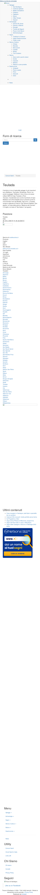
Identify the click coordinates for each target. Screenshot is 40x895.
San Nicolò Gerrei (8, 349)
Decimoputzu (7, 289)
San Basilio (6, 347)
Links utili (8, 856)
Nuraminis (6, 328)
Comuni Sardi (10, 176)
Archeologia (12, 22)
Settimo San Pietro (8, 369)
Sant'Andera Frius (8, 354)
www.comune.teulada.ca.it (10, 248)
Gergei (5, 304)
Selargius (5, 358)
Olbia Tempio (17, 18)
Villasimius (6, 399)
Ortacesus (6, 334)
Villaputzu (5, 395)
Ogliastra (15, 14)
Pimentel (5, 336)
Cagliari (5, 282)
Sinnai (4, 377)
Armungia (5, 273)
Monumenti (16, 48)
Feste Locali (16, 40)
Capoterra (6, 284)
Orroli (4, 332)
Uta (4, 388)
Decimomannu (7, 288)
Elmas (4, 297)
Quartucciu (6, 341)
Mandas (5, 315)
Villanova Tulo (7, 394)
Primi (14, 72)
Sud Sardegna (17, 7)
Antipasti (15, 68)
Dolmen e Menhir (18, 25)
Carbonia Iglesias (18, 9)
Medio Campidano (18, 10)
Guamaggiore (7, 310)
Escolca (5, 301)
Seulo (4, 371)
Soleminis (5, 380)
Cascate (15, 61)
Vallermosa (6, 390)
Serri (4, 366)
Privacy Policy (10, 873)
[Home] (6, 3)
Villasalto (5, 397)
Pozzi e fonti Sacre (18, 31)
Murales (15, 46)
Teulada (5, 384)
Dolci (14, 76)
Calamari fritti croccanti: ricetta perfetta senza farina (22, 517)
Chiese (15, 44)
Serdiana (5, 364)
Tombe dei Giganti (18, 29)
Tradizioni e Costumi (19, 36)
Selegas (5, 360)
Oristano (15, 12)
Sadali (4, 343)
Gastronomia (13, 66)
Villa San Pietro (7, 392)
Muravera (5, 323)
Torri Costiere (17, 53)
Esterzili (5, 302)
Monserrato (6, 321)
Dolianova (6, 291)
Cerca (6, 143)
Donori (5, 295)
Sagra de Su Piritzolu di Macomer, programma (20, 521)
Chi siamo (8, 865)
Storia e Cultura (14, 42)
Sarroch (5, 356)
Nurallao (5, 327)
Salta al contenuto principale (8, 1)
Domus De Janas (18, 23)
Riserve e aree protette (20, 64)
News (11, 83)
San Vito (5, 353)
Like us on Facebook (12, 885)
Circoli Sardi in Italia (11, 852)
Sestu (4, 367)
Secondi (15, 74)
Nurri (4, 330)
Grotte (15, 59)
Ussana (5, 386)
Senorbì (5, 362)
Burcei (5, 280)
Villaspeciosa (6, 403)
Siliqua (5, 373)
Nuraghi (15, 27)
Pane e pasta (17, 70)
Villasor (5, 401)
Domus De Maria (8, 293)
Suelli (4, 382)
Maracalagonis (7, 317)
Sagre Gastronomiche (19, 38)
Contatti (8, 869)
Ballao (4, 276)
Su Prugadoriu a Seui (13, 519)
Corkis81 (24, 894)
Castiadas (6, 286)
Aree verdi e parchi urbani (20, 57)
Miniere (15, 63)
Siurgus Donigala (8, 379)
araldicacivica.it (13, 237)
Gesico (5, 306)
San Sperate (6, 351)
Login (20, 130)
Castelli (15, 49)
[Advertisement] (20, 106)
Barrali (5, 278)
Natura (11, 55)
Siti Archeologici (17, 33)
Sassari (15, 20)
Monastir (5, 319)
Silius (4, 375)
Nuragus (5, 325)
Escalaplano (6, 299)
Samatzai (5, 345)
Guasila (5, 312)
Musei (15, 51)
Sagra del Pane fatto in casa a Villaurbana (19, 522)
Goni (4, 308)
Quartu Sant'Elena (8, 340)
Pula (4, 338)
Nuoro (15, 16)
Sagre (11, 35)
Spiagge (11, 5)
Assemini (5, 274)
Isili (4, 314)
